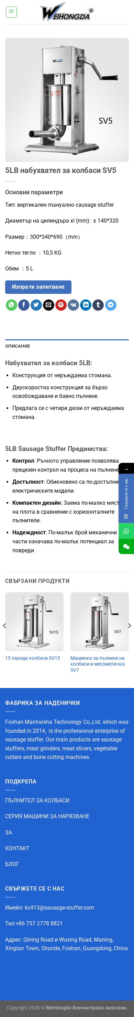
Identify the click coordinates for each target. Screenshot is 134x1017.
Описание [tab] (17, 346)
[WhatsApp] (126, 531)
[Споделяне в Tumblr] (98, 305)
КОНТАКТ (17, 848)
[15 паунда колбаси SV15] (34, 621)
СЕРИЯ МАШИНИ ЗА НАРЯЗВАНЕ (47, 816)
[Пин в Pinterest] (61, 305)
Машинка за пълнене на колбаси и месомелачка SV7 (97, 664)
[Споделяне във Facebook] (24, 305)
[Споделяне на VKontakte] (73, 305)
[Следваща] (129, 639)
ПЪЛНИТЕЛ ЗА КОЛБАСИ (37, 800)
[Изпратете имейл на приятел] (48, 305)
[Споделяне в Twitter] (36, 305)
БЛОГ (12, 864)
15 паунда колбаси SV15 (32, 658)
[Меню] (11, 12)
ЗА (8, 832)
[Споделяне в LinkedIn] (85, 305)
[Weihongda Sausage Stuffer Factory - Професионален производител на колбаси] (67, 12)
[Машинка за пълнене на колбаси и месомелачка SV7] (99, 621)
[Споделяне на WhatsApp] (11, 305)
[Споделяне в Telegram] (110, 305)
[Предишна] (4, 639)
